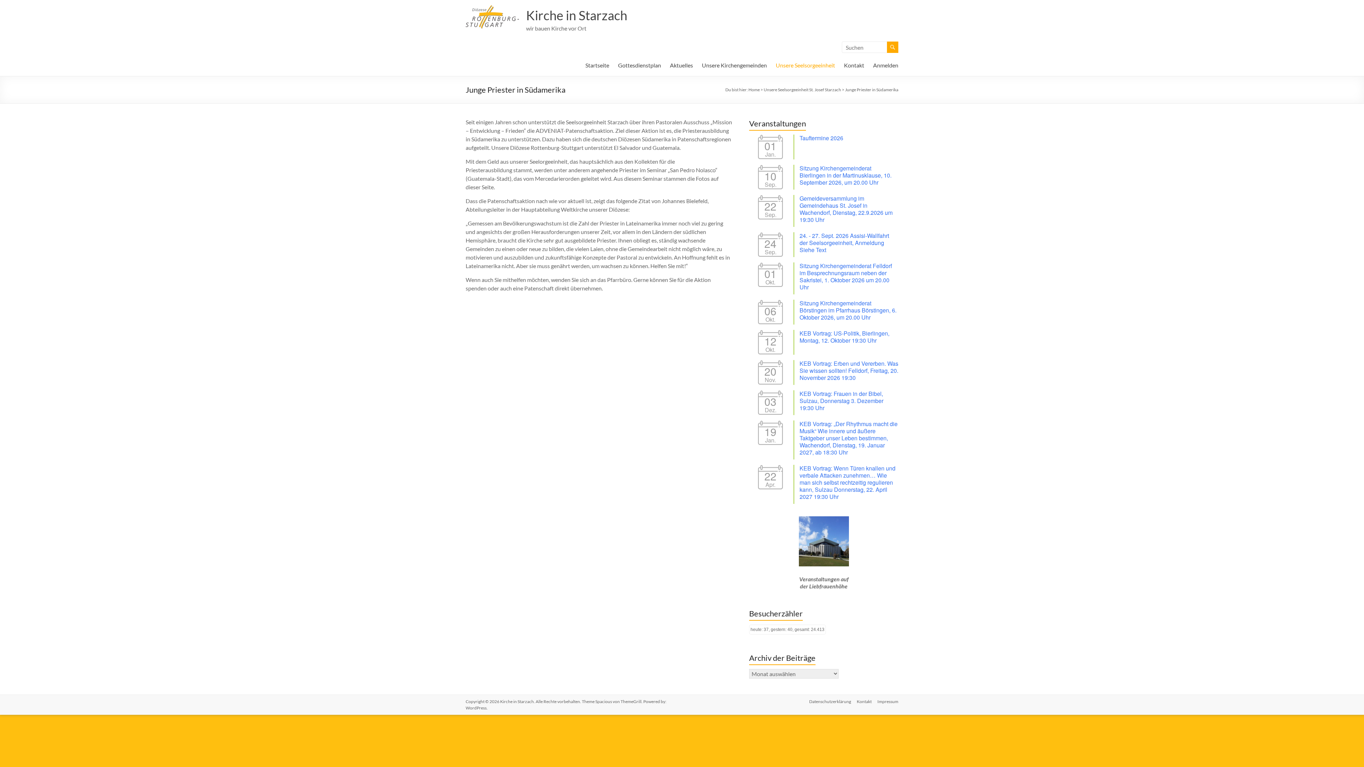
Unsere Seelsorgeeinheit (805, 65)
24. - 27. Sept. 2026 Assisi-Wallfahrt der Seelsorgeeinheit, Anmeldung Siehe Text (844, 243)
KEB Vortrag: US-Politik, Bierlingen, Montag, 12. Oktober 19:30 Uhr (844, 336)
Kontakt (854, 65)
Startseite (597, 65)
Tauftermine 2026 (821, 138)
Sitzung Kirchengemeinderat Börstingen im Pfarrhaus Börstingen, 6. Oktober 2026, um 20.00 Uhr (848, 310)
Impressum (887, 701)
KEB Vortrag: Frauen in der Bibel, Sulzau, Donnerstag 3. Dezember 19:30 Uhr (841, 401)
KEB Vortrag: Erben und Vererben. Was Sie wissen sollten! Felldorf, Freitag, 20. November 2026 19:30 (849, 370)
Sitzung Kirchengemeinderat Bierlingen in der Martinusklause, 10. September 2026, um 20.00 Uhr (846, 175)
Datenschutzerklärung (830, 701)
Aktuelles (681, 65)
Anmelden (885, 65)
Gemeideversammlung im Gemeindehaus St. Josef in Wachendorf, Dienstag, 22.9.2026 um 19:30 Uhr (846, 209)
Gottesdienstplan (639, 65)
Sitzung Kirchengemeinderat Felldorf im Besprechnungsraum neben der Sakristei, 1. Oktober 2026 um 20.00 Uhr (846, 276)
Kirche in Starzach (576, 15)
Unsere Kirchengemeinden (734, 65)
